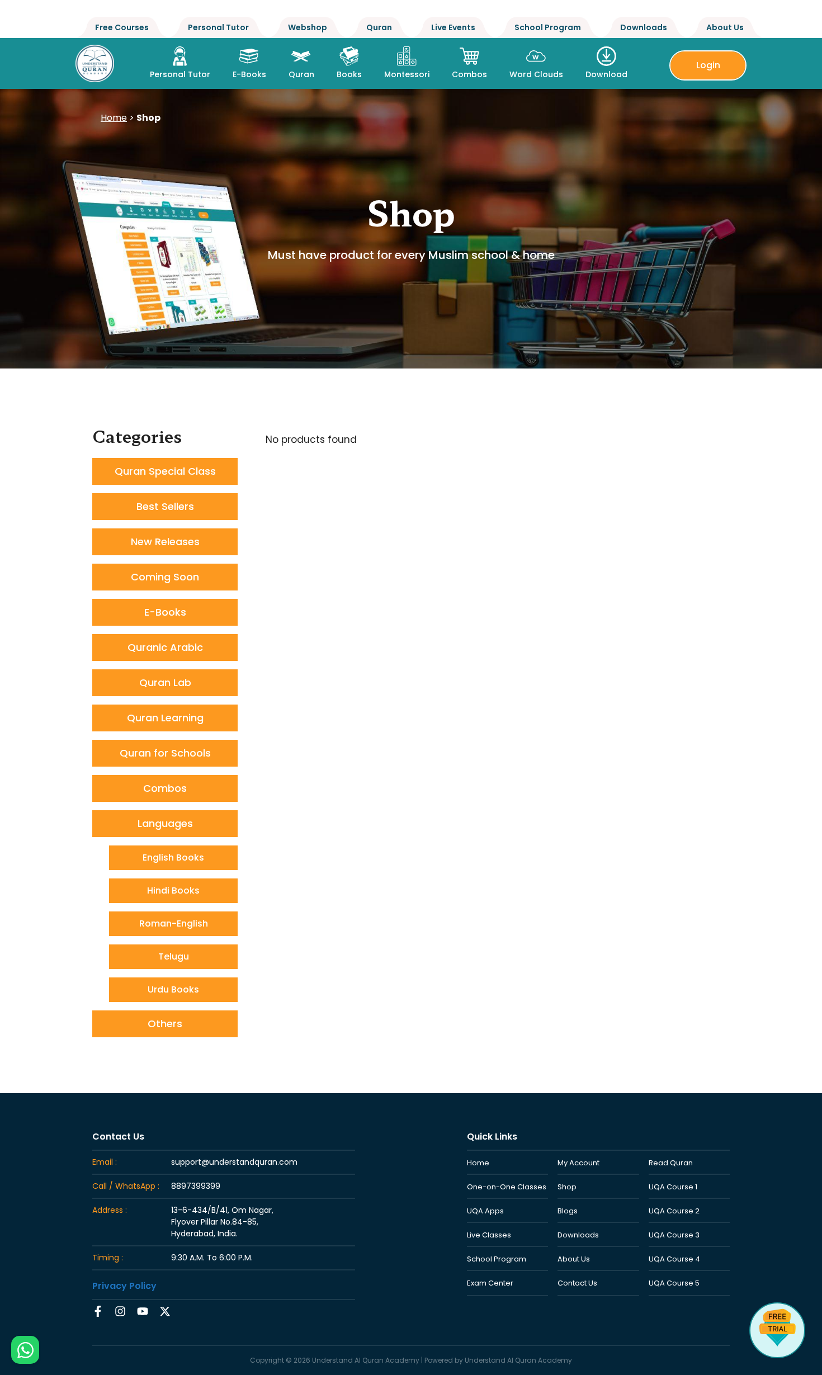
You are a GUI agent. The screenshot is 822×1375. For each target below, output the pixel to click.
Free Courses (122, 27)
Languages (165, 823)
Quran (379, 27)
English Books (173, 857)
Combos (165, 788)
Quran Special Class (165, 471)
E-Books (165, 612)
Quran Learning (165, 718)
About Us (725, 27)
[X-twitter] (165, 1311)
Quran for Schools (165, 753)
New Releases (165, 542)
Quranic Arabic (165, 647)
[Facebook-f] (97, 1311)
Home (114, 117)
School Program (547, 27)
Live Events (453, 27)
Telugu (173, 956)
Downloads (643, 27)
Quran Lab (165, 682)
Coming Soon (165, 577)
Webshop (307, 27)
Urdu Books (173, 989)
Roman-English (173, 923)
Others (165, 1024)
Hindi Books (173, 890)
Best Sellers (165, 506)
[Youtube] (142, 1311)
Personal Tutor (218, 27)
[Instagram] (120, 1311)
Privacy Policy (124, 1285)
